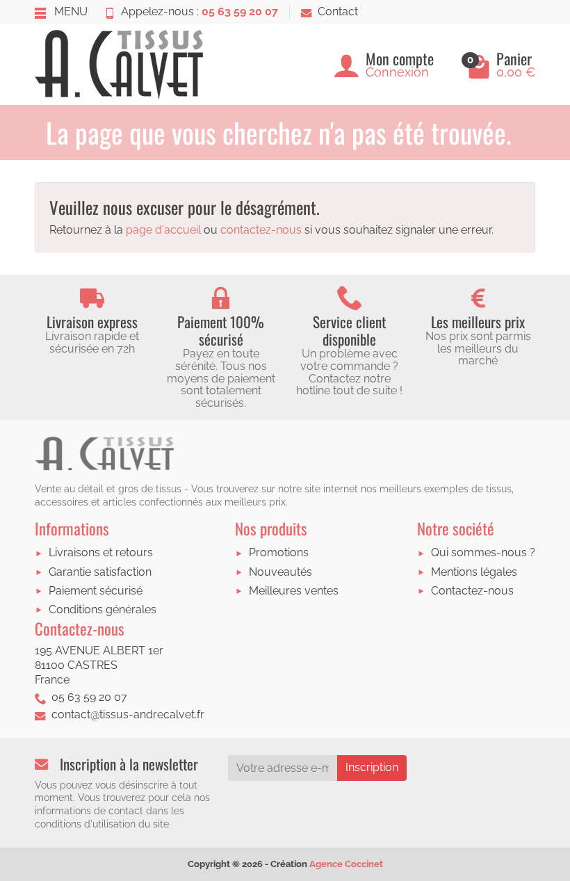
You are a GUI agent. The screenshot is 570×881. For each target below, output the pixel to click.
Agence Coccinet (346, 864)
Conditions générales (102, 609)
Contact (338, 11)
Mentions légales (474, 572)
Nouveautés (280, 572)
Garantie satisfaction (100, 572)
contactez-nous (261, 229)
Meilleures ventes (294, 590)
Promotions (279, 552)
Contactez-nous (472, 590)
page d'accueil (163, 229)
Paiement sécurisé (95, 590)
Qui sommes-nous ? (483, 552)
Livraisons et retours (101, 552)
